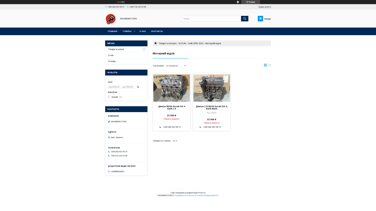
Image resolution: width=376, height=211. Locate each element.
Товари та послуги (167, 43)
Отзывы (112, 61)
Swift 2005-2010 (195, 43)
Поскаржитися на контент (184, 195)
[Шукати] (244, 18)
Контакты (157, 31)
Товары (126, 31)
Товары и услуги (116, 49)
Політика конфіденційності (207, 195)
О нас (143, 31)
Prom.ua (201, 193)
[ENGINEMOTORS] (110, 24)
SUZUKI (182, 43)
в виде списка (269, 66)
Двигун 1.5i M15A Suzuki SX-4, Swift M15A (212, 107)
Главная (112, 31)
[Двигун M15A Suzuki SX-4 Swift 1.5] (171, 88)
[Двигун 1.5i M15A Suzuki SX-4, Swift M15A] (211, 88)
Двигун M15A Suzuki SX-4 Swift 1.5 (171, 107)
